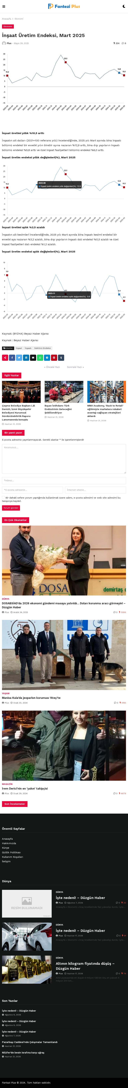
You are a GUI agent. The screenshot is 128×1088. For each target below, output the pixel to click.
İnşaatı (28, 348)
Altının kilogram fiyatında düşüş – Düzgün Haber (85, 965)
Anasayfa (6, 19)
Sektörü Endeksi (42, 348)
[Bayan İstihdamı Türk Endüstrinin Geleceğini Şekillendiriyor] (64, 392)
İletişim (6, 861)
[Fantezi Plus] (63, 6)
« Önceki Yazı (52, 367)
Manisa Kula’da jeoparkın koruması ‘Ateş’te (31, 697)
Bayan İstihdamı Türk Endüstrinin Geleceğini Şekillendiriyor (58, 409)
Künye (5, 847)
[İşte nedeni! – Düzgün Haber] (27, 904)
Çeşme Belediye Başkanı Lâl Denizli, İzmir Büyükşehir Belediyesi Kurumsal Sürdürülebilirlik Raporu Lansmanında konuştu (18, 412)
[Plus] (4, 43)
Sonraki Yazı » (75, 367)
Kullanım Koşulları (12, 857)
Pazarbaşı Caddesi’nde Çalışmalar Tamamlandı (30, 1042)
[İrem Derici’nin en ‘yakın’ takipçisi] (64, 746)
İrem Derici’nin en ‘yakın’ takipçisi (25, 788)
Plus (9, 43)
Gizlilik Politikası (11, 852)
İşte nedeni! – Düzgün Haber (80, 898)
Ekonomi (19, 19)
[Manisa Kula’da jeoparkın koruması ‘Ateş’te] (64, 655)
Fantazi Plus (9, 1082)
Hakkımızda (9, 843)
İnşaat (19, 348)
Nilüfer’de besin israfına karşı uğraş (23, 1052)
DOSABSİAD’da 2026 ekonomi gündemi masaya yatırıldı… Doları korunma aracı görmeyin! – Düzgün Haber (64, 605)
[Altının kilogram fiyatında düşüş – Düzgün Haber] (27, 970)
